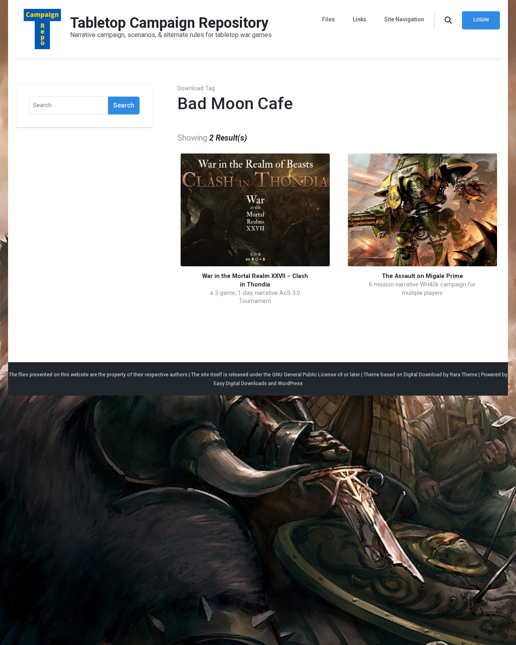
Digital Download (423, 374)
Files (328, 19)
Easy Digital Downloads (240, 383)
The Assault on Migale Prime (422, 276)
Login (481, 20)
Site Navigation (404, 19)
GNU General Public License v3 (307, 374)
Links (359, 19)
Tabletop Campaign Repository (169, 23)
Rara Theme (463, 374)
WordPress (290, 383)
